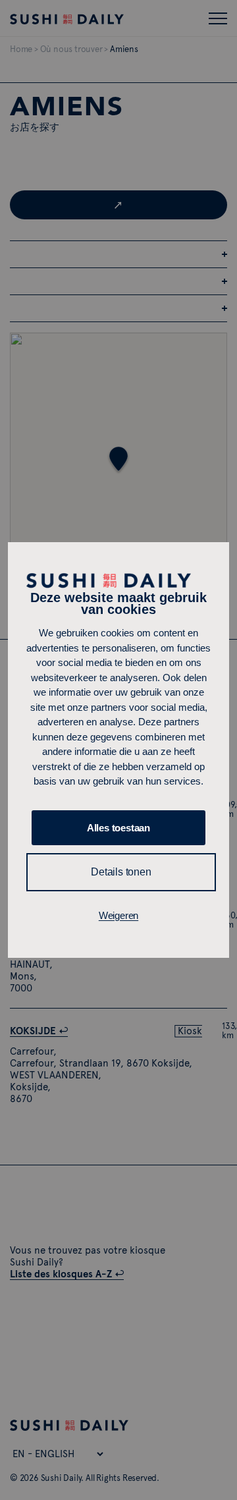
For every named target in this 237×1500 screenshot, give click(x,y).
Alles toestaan (118, 827)
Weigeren (118, 915)
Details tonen (121, 871)
